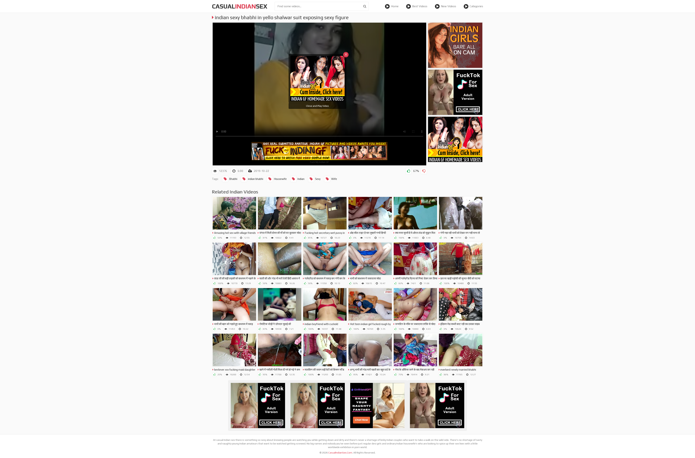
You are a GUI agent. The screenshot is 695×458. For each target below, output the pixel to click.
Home (395, 6)
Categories (476, 6)
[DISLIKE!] (424, 171)
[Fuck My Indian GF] (455, 139)
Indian (300, 178)
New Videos (448, 6)
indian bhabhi (255, 178)
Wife (334, 178)
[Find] (365, 6)
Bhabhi (233, 178)
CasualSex (239, 6)
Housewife (280, 178)
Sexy (318, 178)
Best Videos (419, 6)
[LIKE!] (408, 171)
